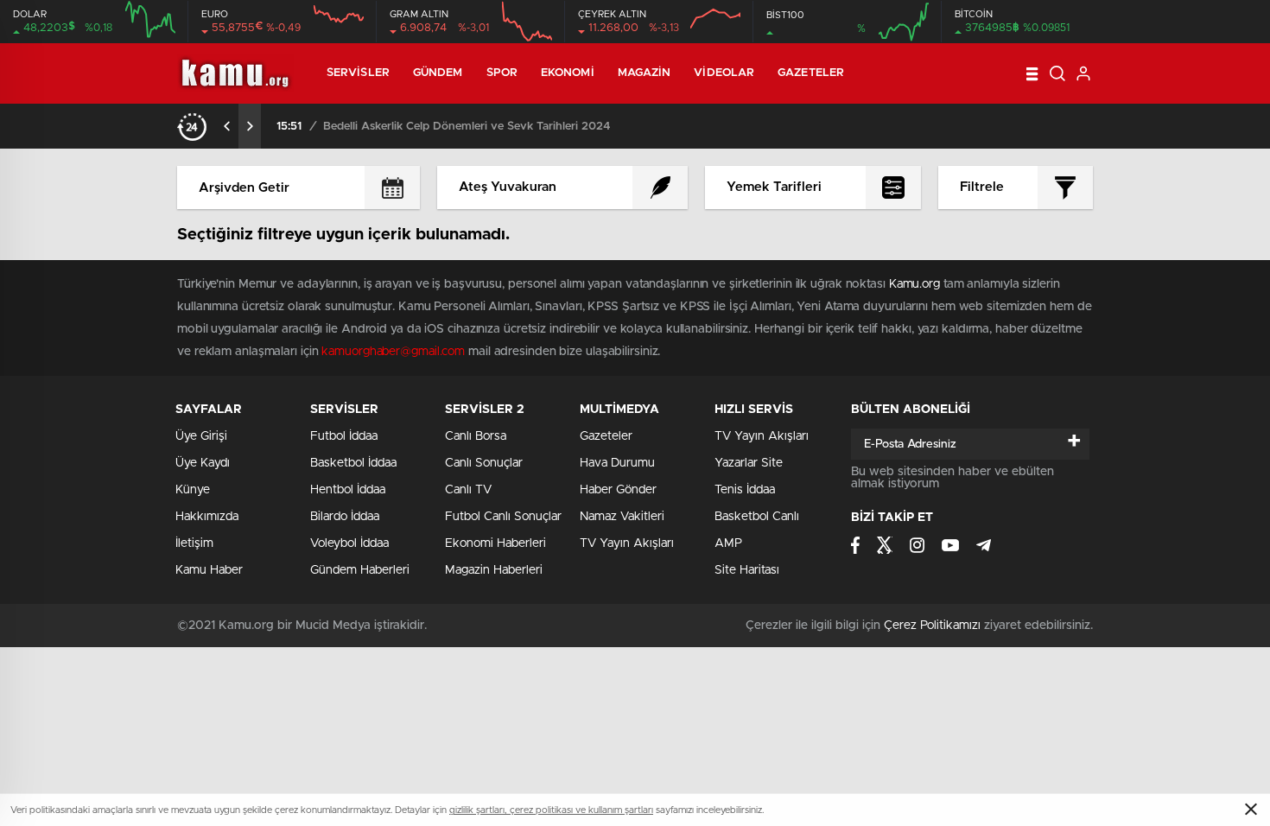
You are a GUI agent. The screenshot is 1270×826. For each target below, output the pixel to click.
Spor (502, 73)
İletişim (194, 543)
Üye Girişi (201, 436)
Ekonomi (567, 73)
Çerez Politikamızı (932, 626)
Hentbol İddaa (347, 490)
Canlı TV (468, 490)
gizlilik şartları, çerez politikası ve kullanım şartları (551, 810)
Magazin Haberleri (494, 570)
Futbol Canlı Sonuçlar (503, 517)
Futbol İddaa (344, 436)
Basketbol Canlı (756, 517)
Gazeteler (811, 73)
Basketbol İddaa (353, 463)
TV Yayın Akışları (627, 543)
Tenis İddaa (744, 490)
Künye (192, 490)
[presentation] (227, 126)
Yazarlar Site (748, 463)
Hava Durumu (617, 463)
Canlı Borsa (475, 436)
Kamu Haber (209, 570)
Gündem (438, 73)
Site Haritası (746, 570)
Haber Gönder (618, 490)
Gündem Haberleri (360, 570)
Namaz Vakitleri (622, 517)
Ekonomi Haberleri (495, 543)
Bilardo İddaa (344, 517)
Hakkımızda (206, 517)
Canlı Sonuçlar (484, 463)
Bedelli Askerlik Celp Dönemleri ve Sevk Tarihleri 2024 (467, 126)
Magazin (644, 73)
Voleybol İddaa (349, 543)
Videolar (724, 73)
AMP (728, 543)
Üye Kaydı (202, 463)
